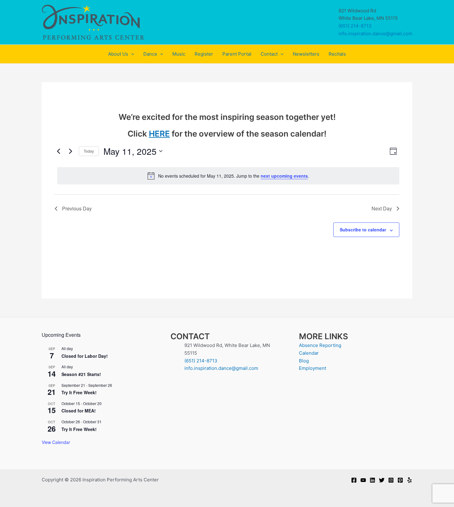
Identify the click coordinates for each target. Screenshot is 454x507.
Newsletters (306, 54)
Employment (312, 368)
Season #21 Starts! (81, 374)
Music (178, 54)
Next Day (382, 208)
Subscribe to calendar (363, 229)
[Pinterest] (400, 480)
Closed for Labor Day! (84, 356)
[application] (131, 54)
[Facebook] (354, 480)
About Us (118, 54)
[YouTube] (363, 480)
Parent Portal (236, 54)
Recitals (337, 54)
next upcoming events (284, 176)
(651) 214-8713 (355, 26)
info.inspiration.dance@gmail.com (375, 33)
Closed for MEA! (78, 411)
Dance (150, 54)
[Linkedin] (372, 480)
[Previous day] (58, 151)
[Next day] (70, 151)
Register (204, 54)
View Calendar (56, 442)
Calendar (309, 353)
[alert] (228, 175)
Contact (269, 54)
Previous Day (77, 208)
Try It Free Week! (79, 392)
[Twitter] (382, 480)
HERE (159, 133)
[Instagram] (391, 480)
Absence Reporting (320, 345)
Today (89, 151)
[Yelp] (409, 480)
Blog (304, 361)
